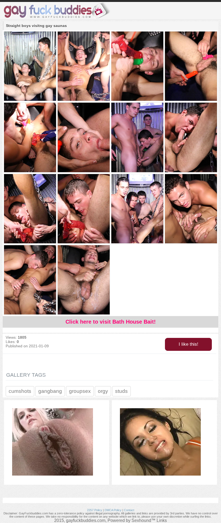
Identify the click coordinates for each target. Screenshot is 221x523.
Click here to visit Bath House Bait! (110, 322)
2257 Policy (94, 510)
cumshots (20, 391)
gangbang (50, 391)
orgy (103, 391)
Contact (129, 510)
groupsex (80, 391)
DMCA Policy (113, 510)
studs (121, 391)
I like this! (188, 344)
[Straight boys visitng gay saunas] (30, 66)
